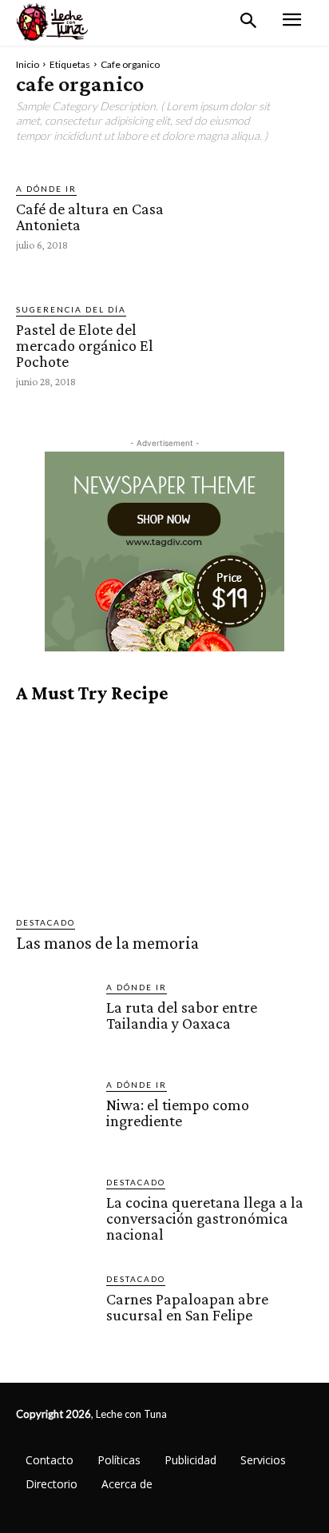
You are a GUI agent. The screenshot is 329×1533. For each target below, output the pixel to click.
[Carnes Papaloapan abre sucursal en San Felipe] (54, 1311)
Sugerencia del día (71, 309)
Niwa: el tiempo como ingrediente (177, 1112)
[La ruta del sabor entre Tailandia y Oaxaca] (54, 1019)
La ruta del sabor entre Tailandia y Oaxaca (181, 1015)
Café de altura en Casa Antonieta (90, 216)
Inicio (27, 64)
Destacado (45, 922)
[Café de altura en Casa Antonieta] (256, 215)
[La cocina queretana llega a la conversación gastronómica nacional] (54, 1214)
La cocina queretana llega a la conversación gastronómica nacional (204, 1218)
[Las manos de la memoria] (164, 810)
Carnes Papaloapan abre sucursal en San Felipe (187, 1307)
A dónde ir (46, 188)
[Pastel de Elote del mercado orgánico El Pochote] (256, 344)
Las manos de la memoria (107, 943)
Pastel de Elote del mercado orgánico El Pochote (84, 345)
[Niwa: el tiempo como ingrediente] (54, 1117)
